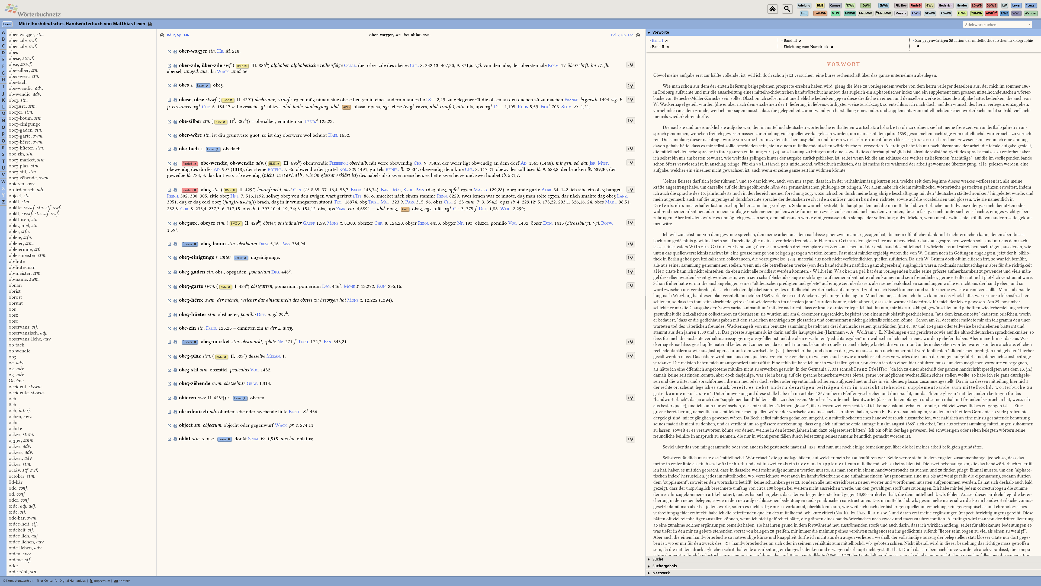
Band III (790, 40)
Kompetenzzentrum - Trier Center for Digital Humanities (46, 581)
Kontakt (124, 581)
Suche (658, 559)
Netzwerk (661, 573)
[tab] (843, 32)
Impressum (101, 581)
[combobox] (997, 24)
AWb (346, 107)
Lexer (201, 86)
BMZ (240, 66)
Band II (658, 46)
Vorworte (661, 32)
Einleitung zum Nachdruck (806, 46)
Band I (657, 40)
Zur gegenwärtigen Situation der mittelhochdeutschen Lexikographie (974, 40)
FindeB (187, 164)
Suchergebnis (665, 566)
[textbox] (997, 24)
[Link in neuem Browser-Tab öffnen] (245, 66)
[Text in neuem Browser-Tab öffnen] (666, 40)
